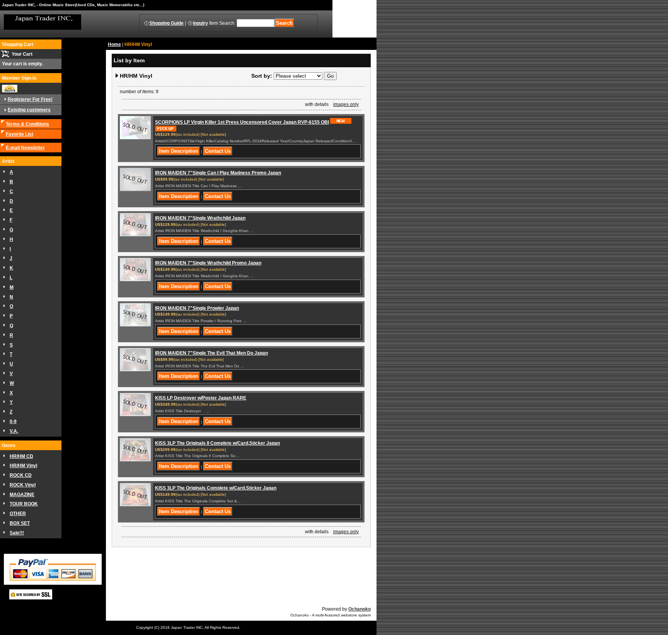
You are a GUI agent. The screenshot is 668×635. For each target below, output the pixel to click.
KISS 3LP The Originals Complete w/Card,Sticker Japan (215, 488)
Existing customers (29, 110)
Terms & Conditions (27, 124)
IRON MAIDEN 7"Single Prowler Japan (197, 308)
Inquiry (200, 23)
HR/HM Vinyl (23, 465)
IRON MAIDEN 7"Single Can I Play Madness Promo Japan (218, 173)
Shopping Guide (166, 23)
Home (114, 44)
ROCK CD (21, 475)
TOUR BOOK (24, 504)
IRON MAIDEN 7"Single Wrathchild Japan (200, 218)
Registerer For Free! (30, 99)
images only (346, 104)
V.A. (14, 431)
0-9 (13, 421)
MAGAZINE (22, 494)
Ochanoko (359, 609)
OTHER (18, 513)
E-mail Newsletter (25, 147)
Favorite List (19, 134)
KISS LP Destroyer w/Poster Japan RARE (200, 398)
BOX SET (20, 523)
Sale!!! (17, 533)
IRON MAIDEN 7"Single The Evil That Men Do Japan (211, 353)
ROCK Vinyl (23, 485)
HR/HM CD (21, 456)
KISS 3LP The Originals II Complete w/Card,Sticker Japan (217, 443)
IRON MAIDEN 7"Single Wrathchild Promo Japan (208, 263)
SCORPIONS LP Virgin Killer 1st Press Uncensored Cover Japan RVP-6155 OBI (242, 122)
